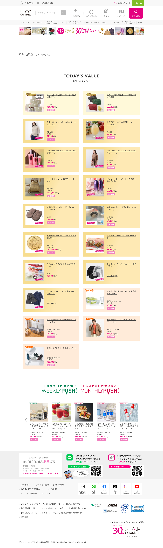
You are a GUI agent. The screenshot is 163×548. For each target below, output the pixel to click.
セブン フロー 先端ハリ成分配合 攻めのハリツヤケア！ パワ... (39, 426)
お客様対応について (29, 513)
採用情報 (24, 517)
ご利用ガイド (26, 485)
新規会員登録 (47, 3)
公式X (115, 492)
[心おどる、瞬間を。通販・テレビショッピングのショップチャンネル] (25, 13)
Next (141, 420)
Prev (27, 420)
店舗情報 (54, 489)
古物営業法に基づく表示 (54, 508)
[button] (137, 508)
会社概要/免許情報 (72, 504)
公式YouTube (137, 492)
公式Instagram (126, 492)
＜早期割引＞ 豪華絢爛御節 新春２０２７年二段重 (84, 426)
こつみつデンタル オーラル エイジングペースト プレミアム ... (106, 426)
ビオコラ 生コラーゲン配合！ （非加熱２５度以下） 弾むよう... (129, 426)
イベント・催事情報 (29, 494)
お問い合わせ (58, 485)
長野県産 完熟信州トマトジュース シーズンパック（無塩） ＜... (61, 426)
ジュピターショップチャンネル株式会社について (40, 504)
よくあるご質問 (42, 485)
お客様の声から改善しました (32, 489)
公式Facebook (104, 492)
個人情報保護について (77, 508)
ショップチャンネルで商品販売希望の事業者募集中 (62, 513)
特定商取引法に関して (30, 508)
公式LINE (93, 492)
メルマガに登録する (82, 492)
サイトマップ (47, 494)
